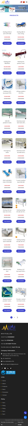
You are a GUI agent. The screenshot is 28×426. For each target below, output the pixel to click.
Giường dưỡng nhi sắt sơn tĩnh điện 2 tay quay (20, 211)
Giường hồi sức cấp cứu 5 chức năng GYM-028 (7, 211)
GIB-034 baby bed (7, 270)
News (3, 389)
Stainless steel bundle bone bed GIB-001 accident (21, 151)
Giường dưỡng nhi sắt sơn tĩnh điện (20, 240)
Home (4, 380)
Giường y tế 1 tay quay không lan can (20, 270)
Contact (4, 395)
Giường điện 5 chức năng (21, 32)
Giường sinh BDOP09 (7, 62)
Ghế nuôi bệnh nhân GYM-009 (7, 181)
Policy (4, 405)
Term (3, 402)
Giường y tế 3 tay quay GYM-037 (7, 92)
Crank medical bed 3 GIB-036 (7, 240)
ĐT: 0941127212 (7, 358)
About (4, 383)
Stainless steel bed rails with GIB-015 (21, 122)
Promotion (5, 392)
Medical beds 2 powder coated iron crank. (7, 300)
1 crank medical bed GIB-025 (20, 181)
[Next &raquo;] (17, 317)
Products (4, 386)
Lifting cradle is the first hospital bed (20, 92)
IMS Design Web (18, 420)
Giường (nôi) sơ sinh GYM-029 (7, 32)
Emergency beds (7, 151)
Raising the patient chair (21, 62)
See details (7, 43)
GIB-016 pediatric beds (7, 121)
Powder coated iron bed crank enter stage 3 (20, 300)
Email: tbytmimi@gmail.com (10, 364)
